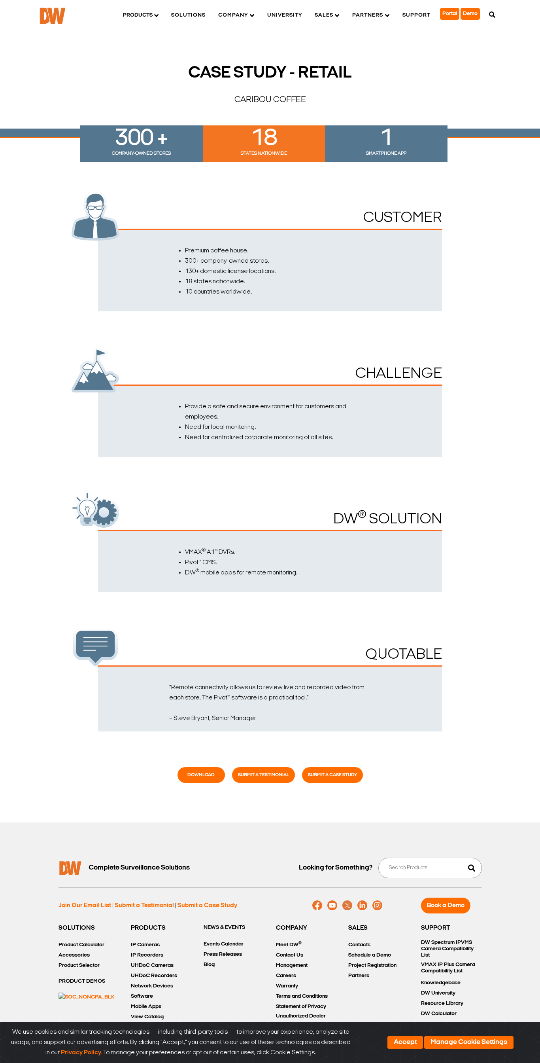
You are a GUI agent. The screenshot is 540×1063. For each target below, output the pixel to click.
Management (292, 965)
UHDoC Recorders (154, 976)
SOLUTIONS (77, 928)
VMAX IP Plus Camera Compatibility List (448, 968)
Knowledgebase (441, 983)
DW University (438, 993)
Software (142, 996)
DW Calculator (439, 1014)
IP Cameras (145, 945)
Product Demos (82, 981)
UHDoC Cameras (152, 965)
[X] (347, 905)
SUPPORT (435, 928)
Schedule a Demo (369, 955)
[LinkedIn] (362, 905)
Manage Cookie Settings (468, 1042)
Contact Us (289, 955)
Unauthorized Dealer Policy (301, 1021)
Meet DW (289, 944)
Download (201, 775)
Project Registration (372, 965)
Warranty (287, 986)
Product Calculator (81, 945)
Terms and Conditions (302, 996)
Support (416, 15)
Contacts (359, 945)
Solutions (188, 15)
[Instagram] (377, 905)
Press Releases (223, 954)
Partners (358, 976)
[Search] (492, 15)
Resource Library (442, 1003)
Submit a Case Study (332, 775)
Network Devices (152, 986)
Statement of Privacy (301, 1007)
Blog (209, 965)
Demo (470, 14)
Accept (405, 1042)
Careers (286, 976)
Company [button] (233, 15)
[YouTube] (332, 905)
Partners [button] (367, 15)
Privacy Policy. (81, 1053)
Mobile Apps (146, 1007)
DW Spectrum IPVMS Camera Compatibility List (447, 949)
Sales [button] (324, 15)
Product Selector (79, 965)
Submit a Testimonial (263, 775)
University (284, 15)
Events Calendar (224, 944)
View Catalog (147, 1017)
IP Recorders (147, 955)
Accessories (74, 955)
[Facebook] (317, 905)
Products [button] (138, 15)
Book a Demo (445, 905)
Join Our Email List (85, 905)
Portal (449, 14)
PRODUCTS (148, 928)
